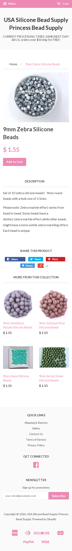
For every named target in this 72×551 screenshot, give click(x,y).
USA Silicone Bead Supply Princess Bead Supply (36, 23)
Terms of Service (36, 439)
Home (13, 64)
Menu (12, 3)
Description (34, 181)
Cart (65, 3)
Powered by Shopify (44, 519)
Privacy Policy (36, 445)
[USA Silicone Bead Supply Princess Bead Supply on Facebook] (36, 466)
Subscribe (59, 496)
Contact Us (36, 434)
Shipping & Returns (36, 422)
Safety (36, 428)
